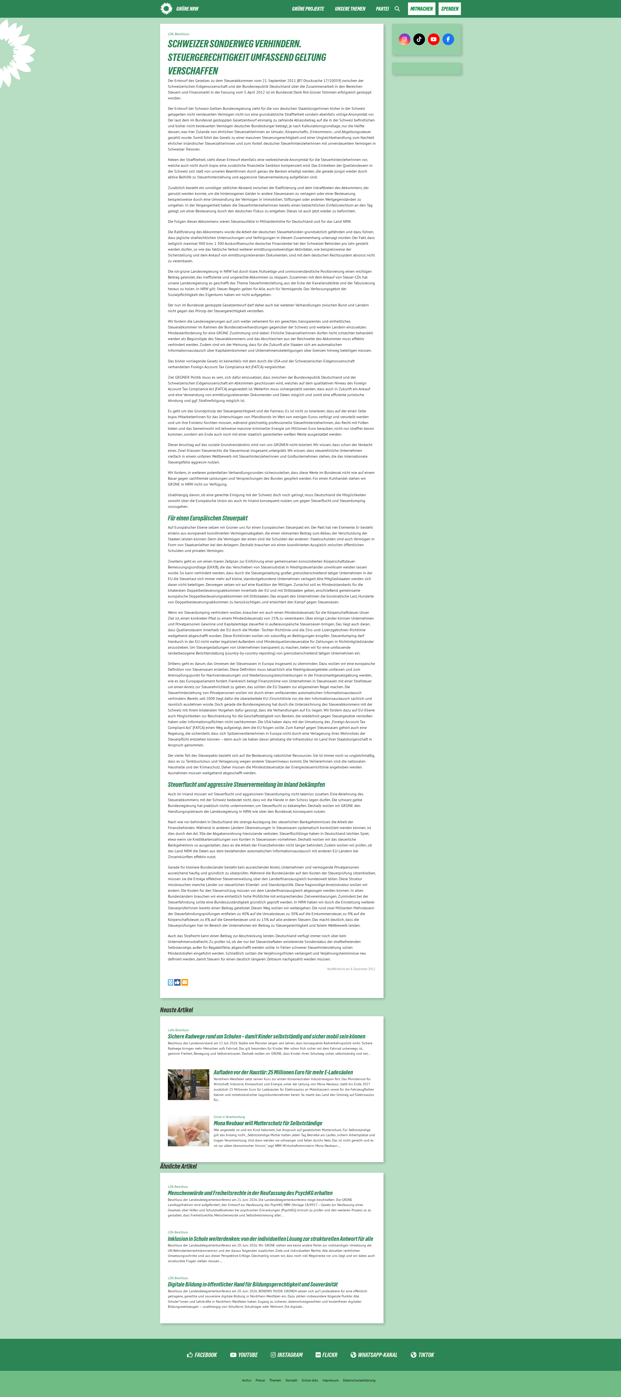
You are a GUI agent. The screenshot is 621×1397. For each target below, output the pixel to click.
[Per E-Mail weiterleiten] (184, 982)
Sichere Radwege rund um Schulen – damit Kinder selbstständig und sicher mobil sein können (266, 1036)
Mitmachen (421, 9)
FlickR (329, 1354)
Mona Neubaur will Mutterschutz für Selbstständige (268, 1123)
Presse (260, 1380)
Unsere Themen (350, 9)
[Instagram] (404, 39)
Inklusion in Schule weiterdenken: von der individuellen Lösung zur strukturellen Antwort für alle (270, 1238)
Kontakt (291, 1380)
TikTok (426, 1354)
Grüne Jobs (310, 1380)
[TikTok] (419, 39)
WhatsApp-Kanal (378, 1354)
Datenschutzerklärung (359, 1380)
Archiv (246, 1380)
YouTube (248, 1354)
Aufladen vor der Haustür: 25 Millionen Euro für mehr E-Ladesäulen (283, 1072)
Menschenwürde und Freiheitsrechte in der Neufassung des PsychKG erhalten (250, 1192)
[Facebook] (448, 39)
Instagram (290, 1354)
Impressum (331, 1380)
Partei (382, 9)
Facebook (206, 1354)
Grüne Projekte (308, 9)
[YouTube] (434, 39)
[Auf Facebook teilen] (177, 982)
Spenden (449, 9)
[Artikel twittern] (170, 982)
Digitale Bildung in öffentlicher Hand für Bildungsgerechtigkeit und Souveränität (253, 1284)
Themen (275, 1380)
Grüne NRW (187, 9)
